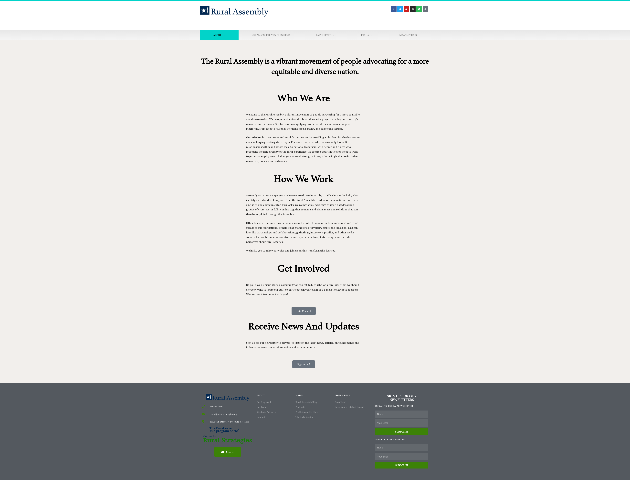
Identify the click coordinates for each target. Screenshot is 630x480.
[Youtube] (406, 9)
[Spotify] (419, 9)
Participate (323, 35)
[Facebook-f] (394, 9)
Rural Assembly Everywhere (271, 35)
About (217, 35)
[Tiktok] (425, 9)
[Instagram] (413, 9)
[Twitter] (400, 9)
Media (365, 35)
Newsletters (408, 35)
